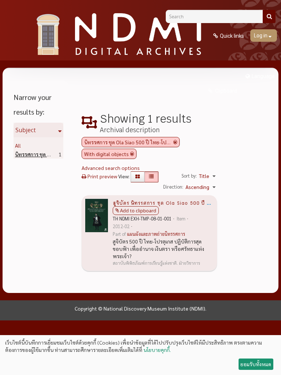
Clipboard (225, 91)
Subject (25, 130)
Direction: (173, 186)
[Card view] (138, 176)
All (18, 145)
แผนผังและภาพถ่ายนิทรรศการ (156, 234)
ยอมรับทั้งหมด (255, 364)
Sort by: (189, 175)
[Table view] (151, 176)
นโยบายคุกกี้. (157, 349)
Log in (261, 35)
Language (263, 76)
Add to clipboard (138, 210)
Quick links (232, 36)
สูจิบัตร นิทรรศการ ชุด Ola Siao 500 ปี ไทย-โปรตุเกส (176, 202)
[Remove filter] (175, 142)
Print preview (101, 176)
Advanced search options (111, 167)
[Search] (269, 16)
